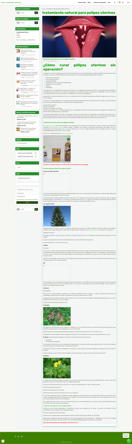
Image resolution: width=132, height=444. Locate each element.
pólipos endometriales (93, 230)
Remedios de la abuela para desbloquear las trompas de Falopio (29, 103)
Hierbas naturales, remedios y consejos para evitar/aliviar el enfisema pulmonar (29, 74)
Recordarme (21, 196)
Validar (27, 202)
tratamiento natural (50, 125)
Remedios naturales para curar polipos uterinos (59, 59)
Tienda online (82, 2)
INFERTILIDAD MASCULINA (27, 156)
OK (36, 12)
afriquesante (25, 85)
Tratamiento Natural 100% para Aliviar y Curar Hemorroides (26, 122)
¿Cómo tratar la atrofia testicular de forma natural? (29, 58)
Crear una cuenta (20, 199)
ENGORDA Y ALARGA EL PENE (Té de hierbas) (27, 89)
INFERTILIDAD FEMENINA (27, 153)
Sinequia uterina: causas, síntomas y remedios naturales (28, 82)
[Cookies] (2, 441)
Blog (89, 2)
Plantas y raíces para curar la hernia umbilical (29, 95)
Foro (109, 2)
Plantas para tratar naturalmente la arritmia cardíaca (28, 51)
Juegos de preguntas (100, 2)
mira (23, 54)
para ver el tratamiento (66, 133)
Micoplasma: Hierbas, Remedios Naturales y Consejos (27, 66)
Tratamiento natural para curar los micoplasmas (28, 129)
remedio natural (58, 127)
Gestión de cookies (66, 442)
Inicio (43, 9)
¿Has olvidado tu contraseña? (31, 199)
